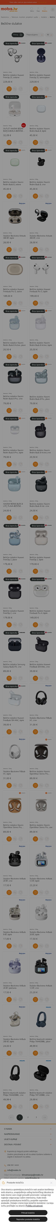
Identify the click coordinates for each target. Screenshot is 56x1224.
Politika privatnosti (34, 1206)
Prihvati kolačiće (28, 1213)
